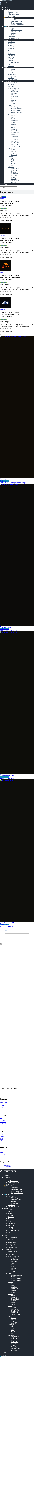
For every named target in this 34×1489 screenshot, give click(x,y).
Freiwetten (14, 35)
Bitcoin (13, 100)
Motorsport (11, 48)
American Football (13, 62)
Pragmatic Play (15, 168)
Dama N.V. (14, 141)
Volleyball (11, 57)
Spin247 (2, 272)
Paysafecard (15, 96)
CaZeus (2, 235)
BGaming (14, 179)
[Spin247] (5, 271)
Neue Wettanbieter (16, 23)
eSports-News (12, 76)
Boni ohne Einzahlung (14, 38)
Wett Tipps (11, 86)
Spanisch (14, 119)
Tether (13, 103)
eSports (10, 43)
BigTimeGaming (16, 180)
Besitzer (10, 138)
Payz (12, 98)
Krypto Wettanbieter (17, 25)
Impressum (7, 1165)
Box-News (11, 78)
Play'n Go (3, 1122)
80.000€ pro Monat (17, 110)
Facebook (3, 1151)
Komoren (14, 129)
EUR (12, 158)
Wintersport (11, 66)
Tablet (13, 153)
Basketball (11, 47)
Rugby (10, 64)
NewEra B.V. (15, 143)
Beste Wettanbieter (16, 21)
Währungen (11, 156)
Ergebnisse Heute (13, 13)
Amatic (13, 177)
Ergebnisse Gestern (13, 14)
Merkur (2, 1118)
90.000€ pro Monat (17, 108)
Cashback (14, 33)
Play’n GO (14, 170)
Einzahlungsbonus (16, 30)
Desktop (13, 150)
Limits (9, 105)
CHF (12, 162)
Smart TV (14, 155)
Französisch (14, 120)
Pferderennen (11, 54)
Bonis (8, 26)
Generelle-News (12, 79)
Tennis (10, 50)
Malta (13, 134)
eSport (2, 1138)
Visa (12, 95)
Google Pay (14, 91)
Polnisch (13, 124)
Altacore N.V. (15, 139)
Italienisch (14, 122)
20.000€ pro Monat (17, 112)
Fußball (10, 45)
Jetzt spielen (3, 208)
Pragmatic (3, 1123)
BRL (12, 165)
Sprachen (10, 114)
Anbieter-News (12, 69)
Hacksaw (14, 175)
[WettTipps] (4, 2)
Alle (1, 1134)
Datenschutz (7, 1167)
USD (12, 160)
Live (9, 11)
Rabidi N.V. (15, 144)
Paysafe (2, 1107)
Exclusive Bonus (16, 31)
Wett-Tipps (11, 72)
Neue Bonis (11, 36)
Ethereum (14, 102)
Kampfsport (11, 55)
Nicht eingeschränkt (17, 107)
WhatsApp (3, 1156)
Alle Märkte (11, 42)
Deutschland (15, 131)
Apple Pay (14, 90)
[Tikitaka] (3, 197)
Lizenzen (10, 126)
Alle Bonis (11, 28)
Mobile (13, 151)
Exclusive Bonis (12, 83)
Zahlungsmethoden (13, 88)
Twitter (2, 1152)
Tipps (1, 1140)
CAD (13, 163)
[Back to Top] (1, 1357)
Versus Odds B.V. (16, 146)
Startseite (6, 7)
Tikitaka (2, 198)
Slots (5, 184)
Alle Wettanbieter (13, 19)
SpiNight (2, 309)
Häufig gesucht (8, 81)
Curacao (13, 127)
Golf (9, 52)
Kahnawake (15, 132)
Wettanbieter (10, 18)
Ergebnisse (7, 9)
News (5, 67)
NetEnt (13, 172)
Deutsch (13, 115)
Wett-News (11, 71)
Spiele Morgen (12, 16)
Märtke (6, 40)
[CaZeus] (5, 234)
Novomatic (3, 1120)
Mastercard (14, 93)
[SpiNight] (5, 308)
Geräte (10, 148)
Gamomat (14, 182)
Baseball (10, 59)
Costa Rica (14, 136)
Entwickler (11, 167)
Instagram (3, 1154)
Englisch (14, 117)
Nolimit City (15, 174)
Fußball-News (12, 74)
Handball (10, 60)
